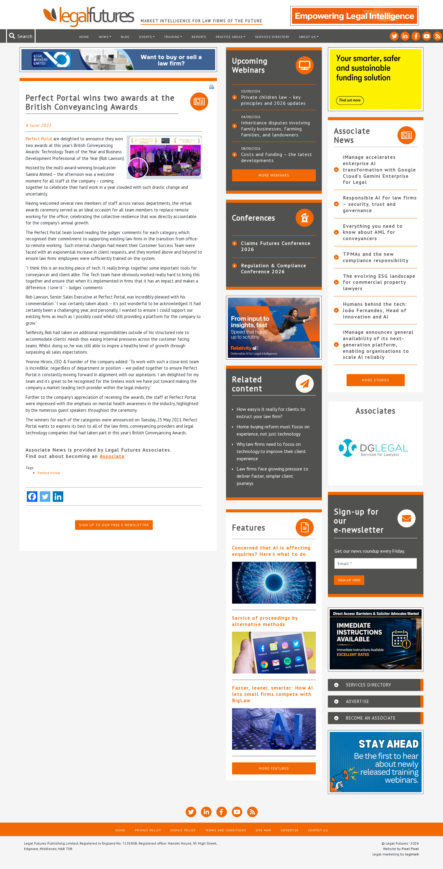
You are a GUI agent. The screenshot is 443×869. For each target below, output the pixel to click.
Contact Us (318, 830)
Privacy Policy (148, 830)
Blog (125, 37)
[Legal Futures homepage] (92, 17)
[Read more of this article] (274, 583)
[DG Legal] (376, 448)
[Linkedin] (58, 496)
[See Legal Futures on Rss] (437, 36)
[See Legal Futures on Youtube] (426, 36)
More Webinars (274, 175)
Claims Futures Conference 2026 (276, 246)
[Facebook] (32, 496)
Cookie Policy (183, 830)
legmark (412, 854)
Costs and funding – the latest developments (276, 157)
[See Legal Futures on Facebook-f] (415, 36)
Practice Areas (229, 37)
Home (84, 37)
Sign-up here (349, 580)
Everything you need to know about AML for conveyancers (373, 232)
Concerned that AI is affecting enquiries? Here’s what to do (271, 551)
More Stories (375, 380)
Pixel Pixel (410, 848)
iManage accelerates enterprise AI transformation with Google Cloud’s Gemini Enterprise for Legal (379, 169)
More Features (274, 768)
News (103, 37)
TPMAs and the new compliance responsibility (376, 257)
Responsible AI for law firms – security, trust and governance (380, 204)
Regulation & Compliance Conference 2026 (273, 268)
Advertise (290, 830)
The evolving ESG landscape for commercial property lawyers (379, 282)
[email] (376, 563)
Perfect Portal (39, 139)
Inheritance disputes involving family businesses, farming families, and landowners (275, 129)
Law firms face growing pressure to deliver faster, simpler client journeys (272, 476)
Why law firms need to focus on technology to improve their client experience (271, 451)
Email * (345, 563)
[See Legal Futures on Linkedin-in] (405, 36)
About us (307, 37)
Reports (199, 37)
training (172, 37)
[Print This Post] (211, 86)
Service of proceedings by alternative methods (265, 621)
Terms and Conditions (225, 830)
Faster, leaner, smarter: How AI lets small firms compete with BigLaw (272, 694)
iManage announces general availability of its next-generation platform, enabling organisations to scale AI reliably (378, 344)
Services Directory (272, 37)
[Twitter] (45, 496)
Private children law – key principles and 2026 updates (273, 100)
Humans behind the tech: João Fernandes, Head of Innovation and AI (375, 310)
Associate (112, 456)
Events (145, 37)
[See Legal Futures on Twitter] (394, 36)
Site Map (263, 830)
